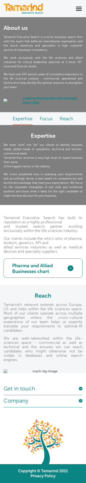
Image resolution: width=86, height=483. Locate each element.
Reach (66, 118)
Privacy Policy (43, 476)
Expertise (22, 118)
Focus (46, 118)
